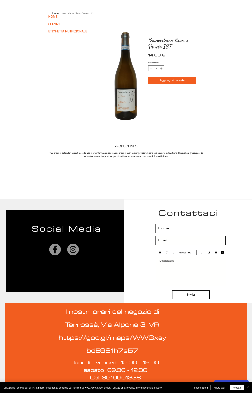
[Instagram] (73, 249)
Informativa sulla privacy (149, 387)
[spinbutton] (156, 68)
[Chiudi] (248, 387)
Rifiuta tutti (219, 387)
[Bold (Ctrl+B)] (160, 252)
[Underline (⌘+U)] (173, 252)
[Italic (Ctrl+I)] (166, 252)
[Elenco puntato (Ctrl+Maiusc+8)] (215, 252)
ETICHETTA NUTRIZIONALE (63, 31)
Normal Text (185, 252)
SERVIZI (54, 24)
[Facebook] (55, 249)
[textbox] (191, 270)
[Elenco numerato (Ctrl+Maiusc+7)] (209, 252)
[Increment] (162, 68)
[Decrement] (151, 68)
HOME (52, 16)
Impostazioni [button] (201, 387)
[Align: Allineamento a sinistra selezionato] (202, 252)
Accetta (237, 387)
